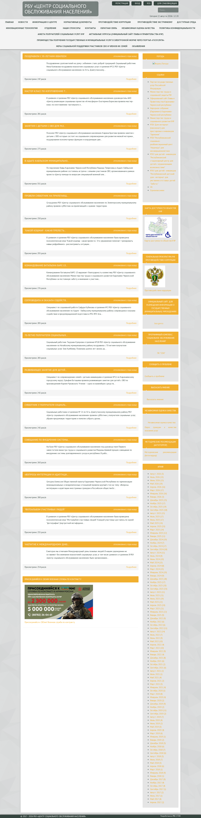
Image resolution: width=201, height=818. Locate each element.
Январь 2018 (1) (157, 776)
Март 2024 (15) (157, 569)
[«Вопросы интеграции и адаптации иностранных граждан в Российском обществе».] (35, 486)
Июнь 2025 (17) (157, 520)
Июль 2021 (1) (156, 674)
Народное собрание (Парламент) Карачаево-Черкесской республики (161, 111)
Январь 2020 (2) (157, 700)
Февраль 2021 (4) (158, 687)
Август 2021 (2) (157, 671)
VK (151, 187)
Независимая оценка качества (138, 28)
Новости (23, 22)
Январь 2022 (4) (157, 654)
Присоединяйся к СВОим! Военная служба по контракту (50, 622)
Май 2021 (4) (155, 677)
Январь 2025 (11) (157, 536)
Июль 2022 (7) (156, 634)
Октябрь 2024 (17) (158, 546)
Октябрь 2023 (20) (158, 585)
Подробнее (131, 79)
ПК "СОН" (161, 353)
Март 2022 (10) (157, 648)
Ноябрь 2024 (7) (157, 543)
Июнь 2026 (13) (157, 480)
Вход (137, 3)
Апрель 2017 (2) (157, 802)
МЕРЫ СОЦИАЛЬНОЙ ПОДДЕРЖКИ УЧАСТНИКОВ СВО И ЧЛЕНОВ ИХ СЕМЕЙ (91, 46)
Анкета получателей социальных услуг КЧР (61, 34)
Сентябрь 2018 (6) (158, 753)
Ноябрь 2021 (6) (157, 661)
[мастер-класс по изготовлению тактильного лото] (35, 103)
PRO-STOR (176, 816)
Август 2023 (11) (157, 592)
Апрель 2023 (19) (157, 605)
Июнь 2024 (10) (157, 559)
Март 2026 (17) (157, 490)
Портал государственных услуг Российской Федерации (161, 85)
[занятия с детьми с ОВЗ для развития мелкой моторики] (35, 137)
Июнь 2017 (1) (156, 795)
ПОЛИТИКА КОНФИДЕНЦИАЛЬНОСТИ (177, 28)
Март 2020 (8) (156, 694)
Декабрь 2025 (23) (158, 500)
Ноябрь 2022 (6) (157, 621)
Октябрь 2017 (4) (157, 786)
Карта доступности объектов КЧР (160, 240)
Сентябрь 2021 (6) (158, 667)
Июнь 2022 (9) (156, 638)
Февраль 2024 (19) (158, 572)
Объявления (138, 46)
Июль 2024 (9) (156, 556)
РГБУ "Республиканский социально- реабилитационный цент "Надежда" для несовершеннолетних (161, 144)
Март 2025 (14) (157, 529)
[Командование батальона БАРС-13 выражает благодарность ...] (35, 277)
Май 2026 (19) (156, 483)
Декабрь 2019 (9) (158, 703)
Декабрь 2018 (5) (158, 743)
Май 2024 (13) (156, 562)
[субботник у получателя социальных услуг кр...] (35, 416)
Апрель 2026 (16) (157, 487)
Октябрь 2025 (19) (158, 506)
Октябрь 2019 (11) (158, 710)
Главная (9, 22)
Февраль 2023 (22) (158, 611)
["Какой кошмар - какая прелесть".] (35, 242)
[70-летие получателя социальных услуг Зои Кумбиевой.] (35, 347)
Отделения (50, 28)
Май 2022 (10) (156, 641)
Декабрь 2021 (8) (158, 657)
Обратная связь (108, 28)
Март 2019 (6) (156, 733)
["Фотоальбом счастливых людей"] (35, 521)
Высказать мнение (155, 399)
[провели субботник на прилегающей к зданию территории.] (35, 207)
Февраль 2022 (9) (158, 651)
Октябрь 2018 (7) (157, 749)
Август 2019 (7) (157, 717)
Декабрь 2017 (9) (158, 779)
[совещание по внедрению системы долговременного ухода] (35, 451)
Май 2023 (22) (156, 602)
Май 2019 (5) (155, 726)
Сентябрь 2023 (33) (158, 588)
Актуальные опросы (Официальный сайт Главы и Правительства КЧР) (126, 34)
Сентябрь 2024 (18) (158, 549)
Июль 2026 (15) (157, 477)
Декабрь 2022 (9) (158, 618)
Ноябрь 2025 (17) (157, 503)
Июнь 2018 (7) (156, 759)
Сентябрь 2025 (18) (158, 510)
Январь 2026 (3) (157, 497)
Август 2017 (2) (157, 792)
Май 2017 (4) (155, 799)
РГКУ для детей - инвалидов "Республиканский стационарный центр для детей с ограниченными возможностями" (163, 161)
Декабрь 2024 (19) (158, 539)
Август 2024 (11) (157, 552)
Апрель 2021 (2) (157, 680)
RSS (148, 3)
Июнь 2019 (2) (156, 723)
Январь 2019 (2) (157, 740)
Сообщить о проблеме (154, 376)
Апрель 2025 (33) (157, 526)
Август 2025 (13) (157, 513)
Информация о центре (44, 22)
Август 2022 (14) (157, 631)
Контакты (90, 28)
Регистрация (121, 3)
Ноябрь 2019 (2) (157, 707)
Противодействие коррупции (114, 22)
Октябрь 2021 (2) (157, 664)
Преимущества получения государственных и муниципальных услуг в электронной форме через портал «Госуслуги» (100, 40)
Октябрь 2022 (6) (157, 625)
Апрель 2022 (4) (157, 644)
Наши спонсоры (71, 28)
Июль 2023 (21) (157, 595)
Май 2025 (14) (156, 523)
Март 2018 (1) (156, 769)
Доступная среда (186, 22)
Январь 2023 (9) (157, 615)
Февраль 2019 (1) (158, 736)
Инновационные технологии (22, 28)
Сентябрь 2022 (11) (158, 628)
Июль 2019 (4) (156, 720)
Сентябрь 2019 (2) (158, 713)
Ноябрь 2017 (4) (157, 782)
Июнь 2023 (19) (157, 598)
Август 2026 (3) (157, 474)
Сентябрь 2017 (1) (158, 789)
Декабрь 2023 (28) (158, 579)
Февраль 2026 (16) (158, 493)
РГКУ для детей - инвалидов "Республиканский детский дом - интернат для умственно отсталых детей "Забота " (163, 177)
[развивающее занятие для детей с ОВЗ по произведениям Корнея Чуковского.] (35, 381)
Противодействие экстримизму (155, 22)
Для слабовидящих (167, 3)
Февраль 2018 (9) (158, 772)
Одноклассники (157, 190)
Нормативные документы (78, 22)
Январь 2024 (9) (157, 575)
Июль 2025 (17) (157, 516)
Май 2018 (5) (155, 763)
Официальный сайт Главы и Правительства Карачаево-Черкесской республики (162, 101)
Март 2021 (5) (156, 684)
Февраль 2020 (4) (158, 697)
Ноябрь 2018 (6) (157, 746)
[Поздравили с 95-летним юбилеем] (35, 68)
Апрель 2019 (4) (157, 730)
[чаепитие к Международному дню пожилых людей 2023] (35, 556)
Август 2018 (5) (157, 756)
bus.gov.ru (159, 323)
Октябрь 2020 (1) (157, 690)
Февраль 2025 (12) (158, 533)
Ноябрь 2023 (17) (157, 582)
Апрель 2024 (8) (157, 565)
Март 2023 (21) (157, 608)
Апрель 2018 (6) (157, 766)
